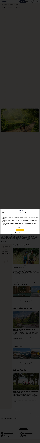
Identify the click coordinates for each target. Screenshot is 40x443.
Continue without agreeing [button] (20, 232)
